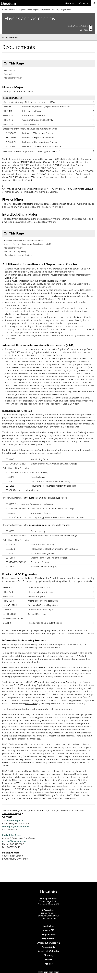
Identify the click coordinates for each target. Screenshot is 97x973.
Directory (84, 30)
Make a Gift (48, 930)
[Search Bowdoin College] (94, 3)
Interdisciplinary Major (13, 78)
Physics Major (9, 71)
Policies (48, 963)
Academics (13, 10)
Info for (82, 3)
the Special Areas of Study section (33, 578)
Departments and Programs (29, 10)
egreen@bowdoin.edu (14, 841)
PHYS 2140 (46, 168)
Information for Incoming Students (18, 255)
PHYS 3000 (45, 171)
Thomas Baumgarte (12, 820)
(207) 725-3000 (49, 918)
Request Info (48, 934)
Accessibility (48, 947)
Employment (48, 938)
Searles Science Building (78, 26)
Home (4, 10)
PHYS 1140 (57, 165)
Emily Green (31, 703)
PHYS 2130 (9, 168)
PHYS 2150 (17, 171)
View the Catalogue (11, 813)
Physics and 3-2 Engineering (15, 251)
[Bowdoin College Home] (8, 3)
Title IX (48, 959)
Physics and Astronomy (50, 10)
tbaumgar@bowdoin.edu (15, 826)
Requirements (66, 10)
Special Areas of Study (80, 317)
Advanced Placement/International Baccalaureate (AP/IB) (27, 244)
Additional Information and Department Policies (23, 241)
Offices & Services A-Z (48, 942)
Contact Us (49, 926)
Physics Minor (9, 74)
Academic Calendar (48, 951)
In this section (9, 37)
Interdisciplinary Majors (44, 222)
